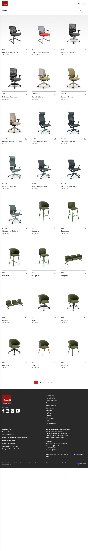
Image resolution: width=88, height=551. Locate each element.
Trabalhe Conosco (8, 435)
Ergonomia (49, 403)
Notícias (48, 413)
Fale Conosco (6, 429)
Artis (34, 94)
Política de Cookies (8, 443)
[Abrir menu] (84, 3)
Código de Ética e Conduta (11, 449)
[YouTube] (18, 410)
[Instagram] (12, 411)
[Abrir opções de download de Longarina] (85, 273)
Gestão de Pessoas (52, 400)
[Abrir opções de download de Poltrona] (55, 317)
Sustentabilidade (51, 405)
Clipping (48, 415)
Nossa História (50, 398)
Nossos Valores (51, 423)
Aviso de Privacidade (8, 440)
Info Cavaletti (50, 418)
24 (52, 382)
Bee (33, 228)
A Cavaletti (49, 410)
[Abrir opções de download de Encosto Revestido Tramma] (26, 139)
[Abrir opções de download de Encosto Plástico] (55, 94)
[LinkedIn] (7, 410)
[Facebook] (3, 410)
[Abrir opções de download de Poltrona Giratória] (85, 49)
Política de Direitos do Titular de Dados (14, 437)
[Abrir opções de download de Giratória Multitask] (55, 139)
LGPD (47, 420)
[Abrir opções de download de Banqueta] (55, 228)
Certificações (50, 408)
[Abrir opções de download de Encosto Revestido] (85, 94)
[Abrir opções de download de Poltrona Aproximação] (26, 49)
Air (3, 49)
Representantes (7, 432)
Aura (34, 138)
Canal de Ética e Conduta (10, 446)
